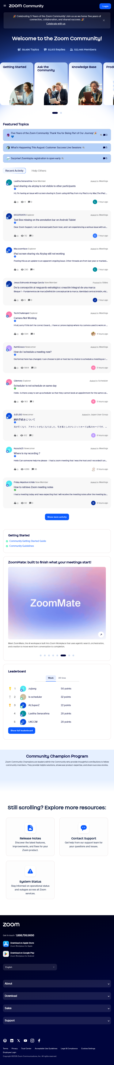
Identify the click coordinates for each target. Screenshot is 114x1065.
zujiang (32, 688)
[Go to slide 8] (73, 655)
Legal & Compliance (69, 1048)
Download (11, 996)
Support (10, 1020)
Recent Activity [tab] (14, 171)
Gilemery (18, 381)
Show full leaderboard (22, 730)
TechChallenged (21, 313)
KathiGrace (19, 347)
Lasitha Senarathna (23, 181)
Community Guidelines (21, 545)
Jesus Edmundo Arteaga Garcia (29, 283)
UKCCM (32, 721)
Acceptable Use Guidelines (46, 1048)
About (8, 983)
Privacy (15, 1048)
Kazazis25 (19, 448)
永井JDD (18, 415)
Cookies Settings (88, 1048)
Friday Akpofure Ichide (24, 482)
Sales (8, 1008)
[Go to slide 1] (40, 655)
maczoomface (20, 249)
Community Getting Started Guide (27, 541)
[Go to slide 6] (61, 655)
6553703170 (20, 215)
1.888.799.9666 (25, 935)
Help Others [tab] (39, 171)
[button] (5, 6)
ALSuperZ (33, 705)
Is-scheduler (35, 696)
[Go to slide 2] (44, 655)
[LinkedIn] (12, 1040)
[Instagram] (32, 1040)
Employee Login (9, 1052)
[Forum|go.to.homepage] (26, 6)
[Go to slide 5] (57, 655)
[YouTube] (25, 1040)
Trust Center (26, 1048)
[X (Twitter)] (18, 1040)
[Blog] (5, 1040)
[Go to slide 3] (49, 655)
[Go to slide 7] (67, 655)
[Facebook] (39, 1040)
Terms (5, 1048)
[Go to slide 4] (53, 655)
